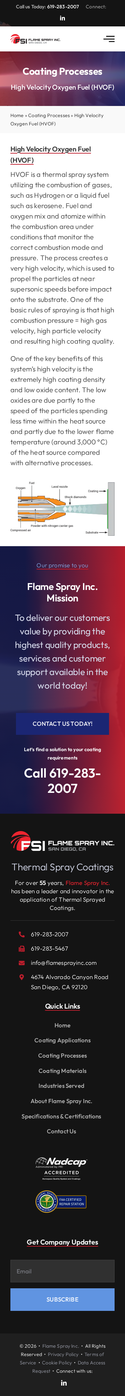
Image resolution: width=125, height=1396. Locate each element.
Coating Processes (49, 115)
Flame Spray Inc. (60, 1346)
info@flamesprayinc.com (64, 962)
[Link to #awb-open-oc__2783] (109, 38)
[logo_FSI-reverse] (62, 834)
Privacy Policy (63, 1354)
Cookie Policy (57, 1363)
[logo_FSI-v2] (35, 37)
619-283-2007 (63, 6)
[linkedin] (62, 18)
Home (17, 115)
